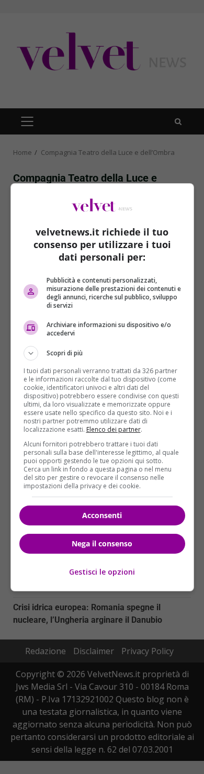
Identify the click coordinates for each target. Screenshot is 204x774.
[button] (102, 353)
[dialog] (102, 387)
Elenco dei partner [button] (113, 429)
